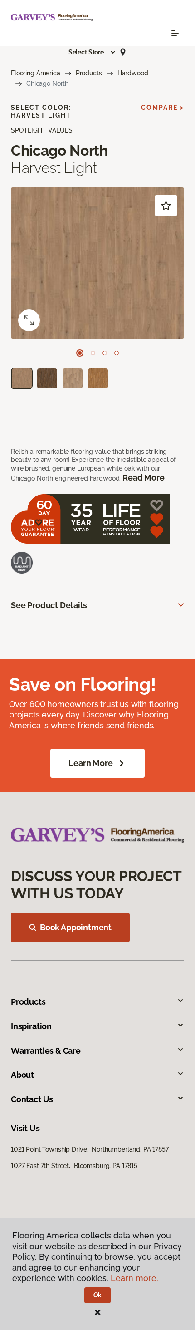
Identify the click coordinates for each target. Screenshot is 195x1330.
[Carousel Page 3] (104, 353)
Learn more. (134, 1278)
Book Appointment (76, 927)
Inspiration (31, 1026)
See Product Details (49, 605)
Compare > (162, 107)
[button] (92, 52)
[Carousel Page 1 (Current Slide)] (79, 353)
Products (89, 73)
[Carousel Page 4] (116, 353)
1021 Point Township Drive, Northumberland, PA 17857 (90, 1149)
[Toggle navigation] (175, 33)
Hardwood (132, 73)
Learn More (90, 763)
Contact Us (32, 1099)
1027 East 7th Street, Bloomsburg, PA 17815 (74, 1165)
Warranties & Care (46, 1050)
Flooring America (35, 73)
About (22, 1075)
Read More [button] (143, 477)
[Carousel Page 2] (93, 353)
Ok (97, 1295)
